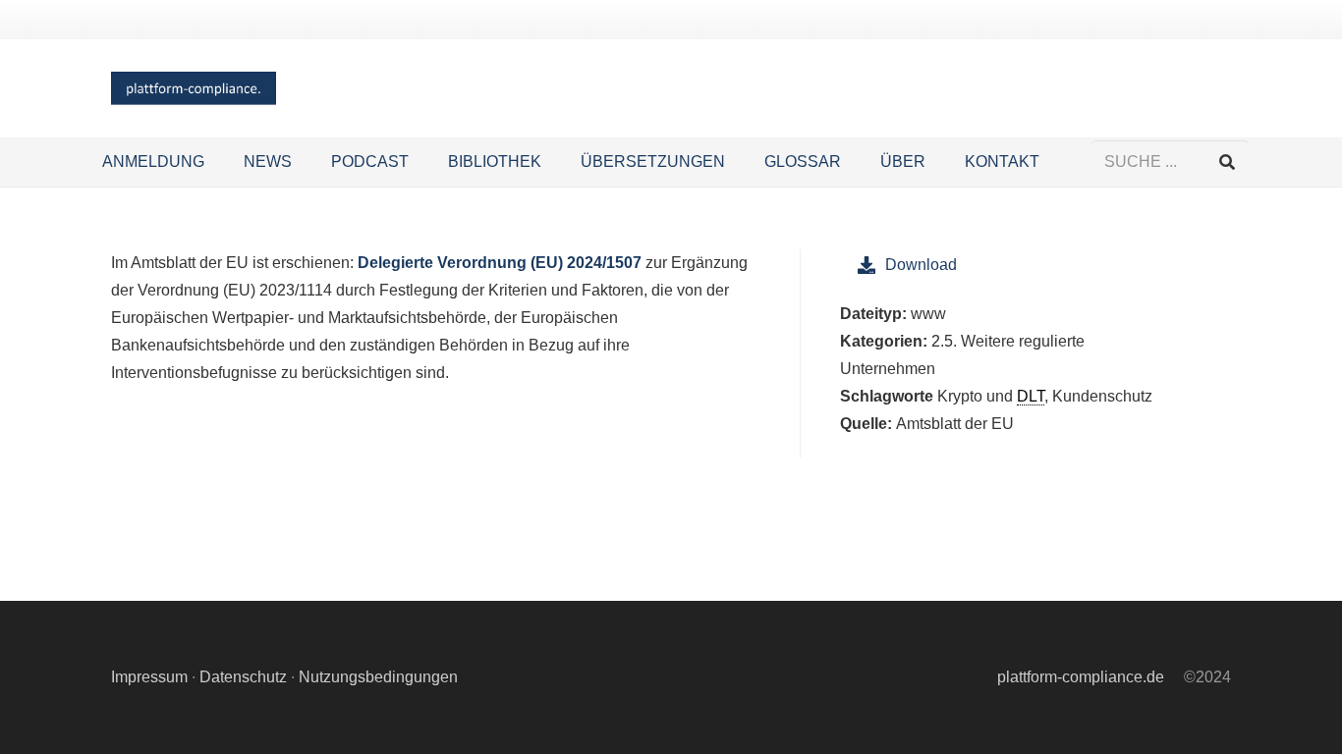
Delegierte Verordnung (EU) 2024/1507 (500, 262)
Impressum (149, 677)
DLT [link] (1030, 396)
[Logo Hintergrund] (193, 89)
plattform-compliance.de (1080, 677)
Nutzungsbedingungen (378, 677)
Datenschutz (243, 677)
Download (921, 264)
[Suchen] (1226, 162)
